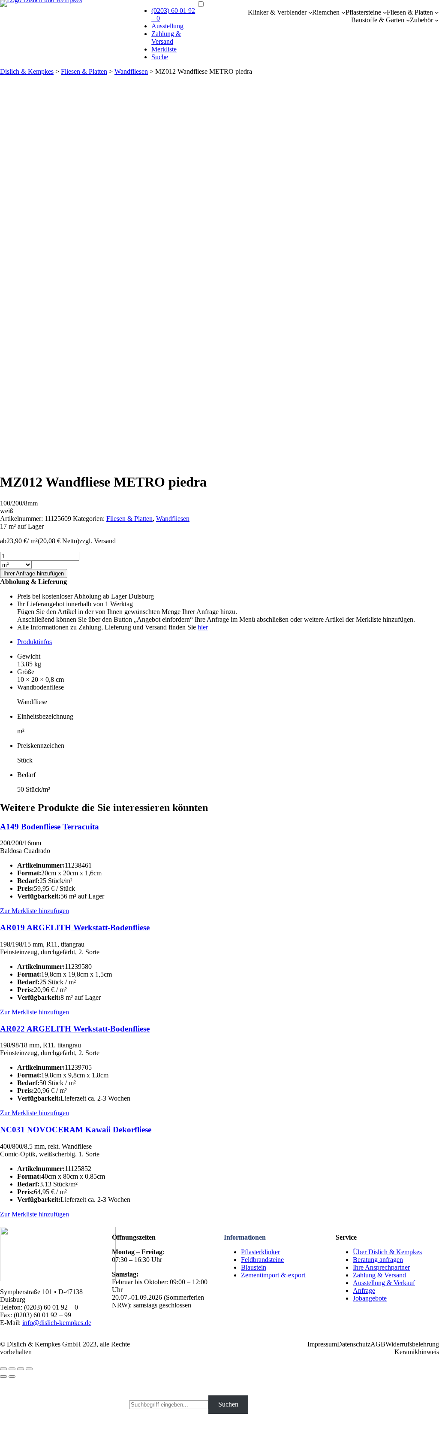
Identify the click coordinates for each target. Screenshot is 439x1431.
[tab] (228, 642)
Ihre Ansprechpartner (381, 1267)
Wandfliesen (131, 71)
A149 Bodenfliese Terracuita (49, 826)
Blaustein (253, 1267)
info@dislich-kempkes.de (56, 1322)
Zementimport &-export (273, 1275)
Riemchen (326, 12)
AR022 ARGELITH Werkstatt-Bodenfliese (75, 1028)
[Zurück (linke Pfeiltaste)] (3, 1376)
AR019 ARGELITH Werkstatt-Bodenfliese (75, 927)
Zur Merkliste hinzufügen (34, 910)
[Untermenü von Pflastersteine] (385, 12)
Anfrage (364, 1290)
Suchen (228, 1404)
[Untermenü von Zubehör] (437, 20)
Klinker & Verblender (277, 12)
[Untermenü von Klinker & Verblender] (310, 12)
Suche (159, 57)
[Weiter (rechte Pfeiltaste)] (12, 1376)
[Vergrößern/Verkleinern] (29, 1368)
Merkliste (164, 49)
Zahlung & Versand (166, 37)
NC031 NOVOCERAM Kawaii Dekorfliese (75, 1129)
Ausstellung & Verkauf (384, 1282)
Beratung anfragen (378, 1259)
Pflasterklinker (260, 1252)
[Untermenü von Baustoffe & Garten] (408, 20)
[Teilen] (12, 1368)
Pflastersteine (363, 12)
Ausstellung (167, 26)
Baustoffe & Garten (377, 20)
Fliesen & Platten (410, 12)
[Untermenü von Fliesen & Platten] (437, 12)
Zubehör (421, 20)
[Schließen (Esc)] (3, 1368)
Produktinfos (34, 641)
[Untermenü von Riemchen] (343, 12)
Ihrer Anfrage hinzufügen (33, 573)
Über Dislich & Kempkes (387, 1252)
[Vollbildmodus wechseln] (20, 1368)
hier (203, 627)
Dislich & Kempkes (27, 71)
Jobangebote (370, 1298)
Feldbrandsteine (262, 1259)
